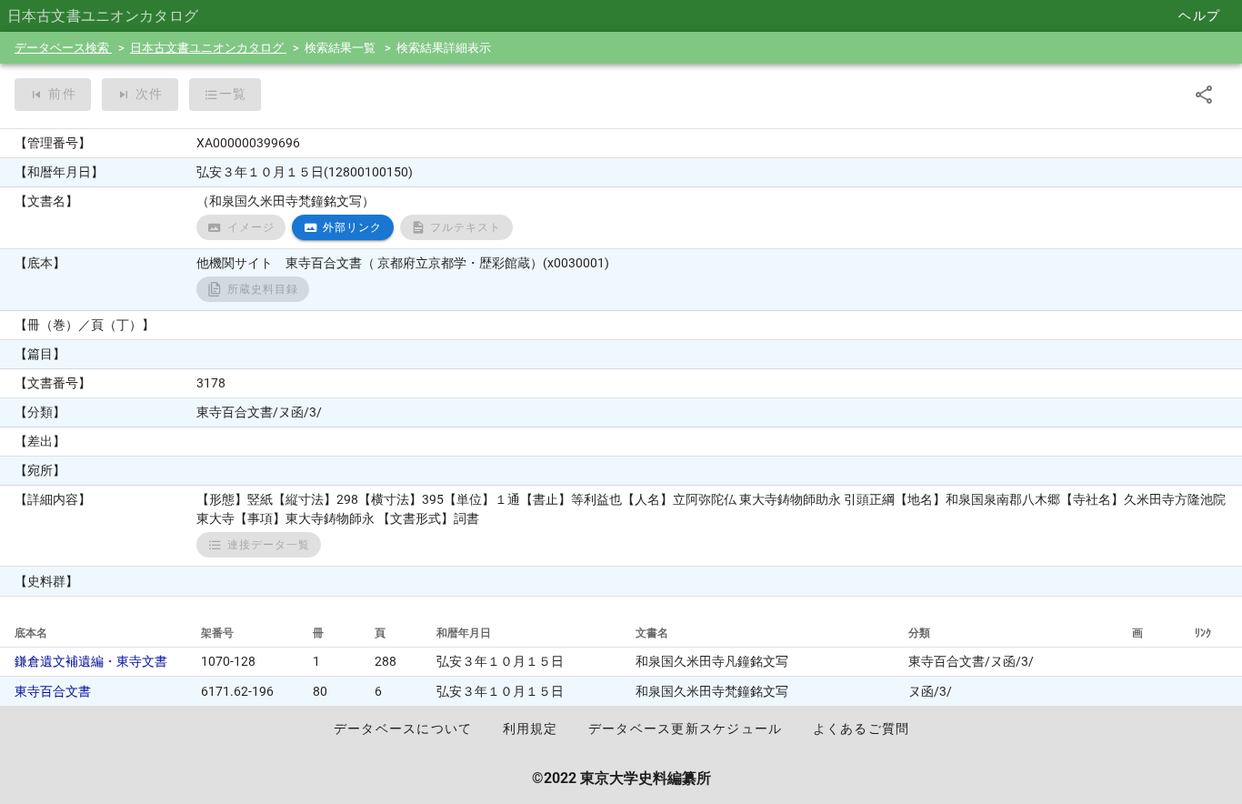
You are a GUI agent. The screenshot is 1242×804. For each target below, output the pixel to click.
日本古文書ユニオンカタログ (208, 48)
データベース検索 (63, 48)
